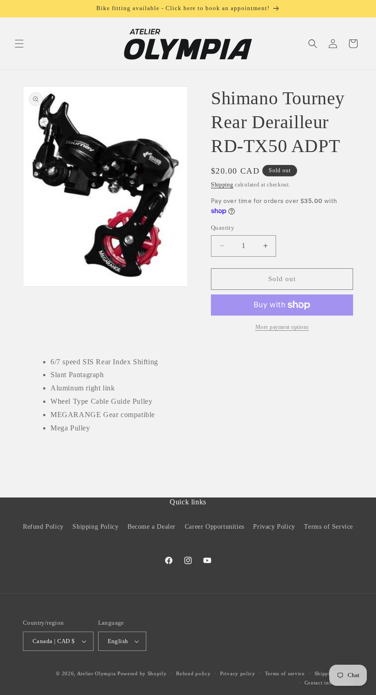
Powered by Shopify (142, 673)
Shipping (222, 184)
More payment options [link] (282, 327)
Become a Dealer (151, 526)
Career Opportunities (214, 526)
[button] (19, 44)
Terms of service (285, 673)
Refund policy (193, 673)
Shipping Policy (95, 526)
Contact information (328, 682)
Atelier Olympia (96, 673)
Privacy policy (237, 673)
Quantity (222, 227)
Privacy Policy (274, 526)
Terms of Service (328, 526)
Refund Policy (43, 526)
